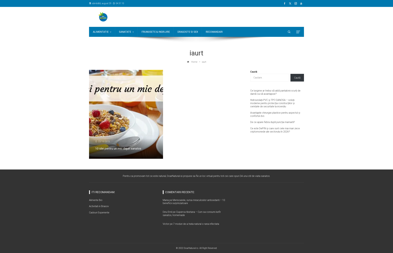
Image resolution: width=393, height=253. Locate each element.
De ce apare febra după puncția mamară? (272, 122)
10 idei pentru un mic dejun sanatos (118, 148)
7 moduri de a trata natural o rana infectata (196, 223)
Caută (253, 71)
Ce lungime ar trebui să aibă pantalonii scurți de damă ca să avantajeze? (275, 92)
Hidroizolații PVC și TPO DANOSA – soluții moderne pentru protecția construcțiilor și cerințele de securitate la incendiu (272, 103)
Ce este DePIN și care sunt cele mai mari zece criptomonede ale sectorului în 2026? (275, 130)
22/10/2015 (104, 141)
